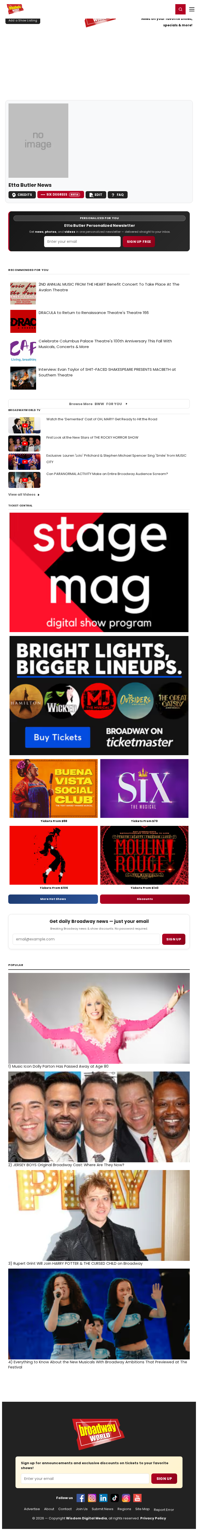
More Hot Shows (53, 899)
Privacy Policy (153, 1518)
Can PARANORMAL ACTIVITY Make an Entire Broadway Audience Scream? (107, 473)
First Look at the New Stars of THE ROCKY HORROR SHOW (92, 437)
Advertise (32, 1509)
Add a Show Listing (23, 20)
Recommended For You (28, 270)
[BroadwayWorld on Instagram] (92, 1498)
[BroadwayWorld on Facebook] (80, 1498)
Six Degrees (62, 194)
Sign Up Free (139, 241)
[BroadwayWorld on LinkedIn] (103, 1498)
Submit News (102, 1509)
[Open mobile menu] (192, 9)
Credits (25, 194)
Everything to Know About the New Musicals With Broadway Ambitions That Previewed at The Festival (97, 1364)
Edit (98, 194)
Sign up (173, 939)
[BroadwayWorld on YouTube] (137, 1498)
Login (167, 9)
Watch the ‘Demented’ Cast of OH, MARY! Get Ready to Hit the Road (101, 419)
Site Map (142, 1509)
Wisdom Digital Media (86, 1518)
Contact (65, 1509)
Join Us (82, 1509)
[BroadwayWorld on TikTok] (114, 1498)
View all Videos (22, 494)
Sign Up (164, 1478)
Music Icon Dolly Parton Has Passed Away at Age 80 (58, 1066)
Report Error (164, 1510)
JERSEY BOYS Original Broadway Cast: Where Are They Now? (66, 1164)
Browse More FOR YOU (95, 403)
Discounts (145, 899)
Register (153, 9)
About (49, 1509)
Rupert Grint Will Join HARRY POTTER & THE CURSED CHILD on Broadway (75, 1263)
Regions (124, 1509)
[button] (180, 9)
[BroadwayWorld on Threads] (126, 1498)
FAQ (120, 194)
